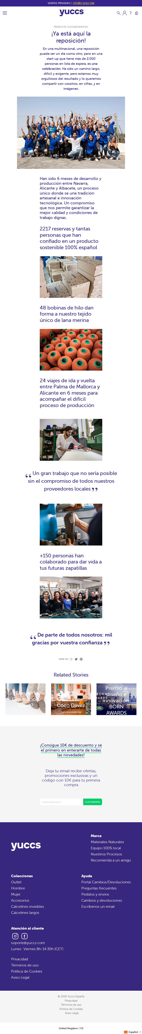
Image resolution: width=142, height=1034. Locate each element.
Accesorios (20, 900)
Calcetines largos (25, 912)
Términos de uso (25, 965)
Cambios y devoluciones (101, 900)
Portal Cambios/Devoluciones (106, 882)
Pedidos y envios (95, 894)
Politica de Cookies (26, 971)
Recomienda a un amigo (111, 860)
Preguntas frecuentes (99, 888)
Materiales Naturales (107, 841)
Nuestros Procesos (106, 854)
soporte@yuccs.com (28, 942)
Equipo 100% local (106, 848)
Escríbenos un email (98, 906)
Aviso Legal (20, 977)
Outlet (16, 882)
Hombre (18, 888)
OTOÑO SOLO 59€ (83, 3)
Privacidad (19, 959)
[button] (133, 1032)
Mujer (16, 894)
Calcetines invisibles (27, 906)
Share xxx (63, 659)
